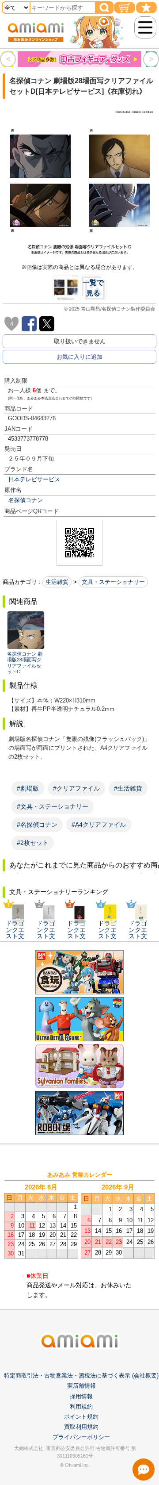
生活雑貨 (56, 582)
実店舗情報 (81, 1385)
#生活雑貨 (128, 788)
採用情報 (81, 1396)
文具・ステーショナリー (113, 582)
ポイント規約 (81, 1416)
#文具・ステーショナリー (52, 806)
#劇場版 (28, 788)
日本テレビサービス (34, 479)
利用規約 (81, 1406)
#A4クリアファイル (99, 824)
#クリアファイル (76, 788)
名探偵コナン (25, 500)
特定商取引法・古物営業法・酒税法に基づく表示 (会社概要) (81, 1375)
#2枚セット (33, 842)
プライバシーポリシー (81, 1437)
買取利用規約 (81, 1427)
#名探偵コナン (37, 824)
